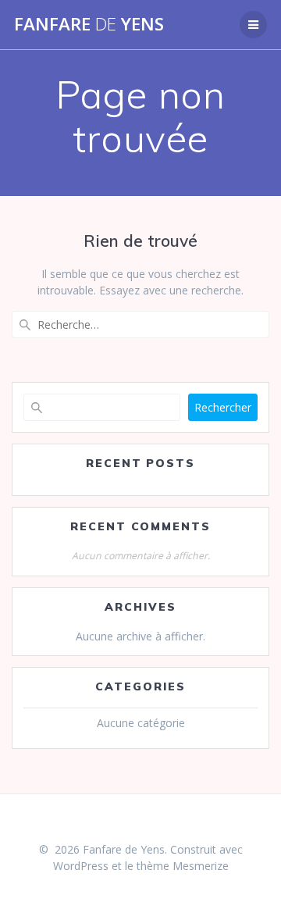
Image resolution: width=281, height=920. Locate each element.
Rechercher (222, 407)
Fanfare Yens (89, 24)
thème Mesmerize (183, 865)
